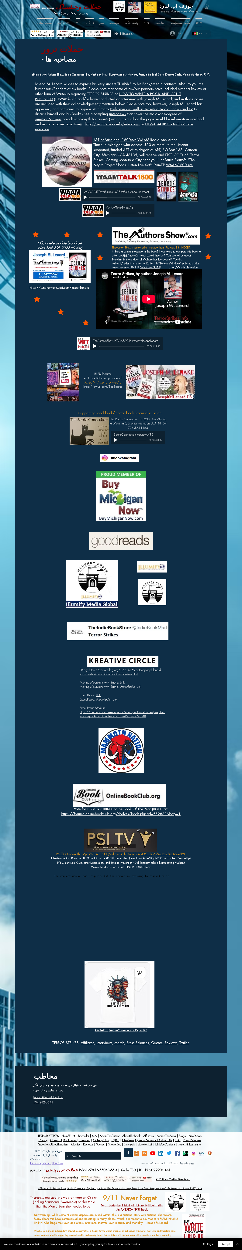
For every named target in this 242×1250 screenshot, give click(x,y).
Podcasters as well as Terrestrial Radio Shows (145, 109)
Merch (119, 1042)
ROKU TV (147, 854)
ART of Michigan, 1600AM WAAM (121, 139)
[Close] (237, 1244)
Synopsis (129, 1144)
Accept (226, 1244)
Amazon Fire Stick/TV (170, 854)
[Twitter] (169, 1153)
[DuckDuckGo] (209, 1153)
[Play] (85, 197)
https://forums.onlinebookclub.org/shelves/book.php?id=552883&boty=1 (121, 814)
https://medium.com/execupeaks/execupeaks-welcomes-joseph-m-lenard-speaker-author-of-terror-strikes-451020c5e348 (122, 714)
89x (94, 1136)
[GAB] (185, 1153)
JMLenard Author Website (183, 11)
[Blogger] (144, 1153)
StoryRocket (145, 1144)
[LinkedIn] (160, 1153)
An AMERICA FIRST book (132, 1207)
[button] (146, 22)
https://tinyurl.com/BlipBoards (102, 386)
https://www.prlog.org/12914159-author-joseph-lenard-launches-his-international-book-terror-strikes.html (120, 672)
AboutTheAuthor (109, 1136)
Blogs (182, 1136)
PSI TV (60, 854)
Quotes (157, 1042)
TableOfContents (165, 1144)
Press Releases (137, 1042)
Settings (208, 1244)
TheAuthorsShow (121, 247)
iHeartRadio (127, 686)
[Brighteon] (152, 1153)
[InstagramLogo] (193, 1153)
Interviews (128, 1140)
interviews (118, 114)
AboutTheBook (131, 1136)
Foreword (84, 1140)
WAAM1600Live (179, 165)
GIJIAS (115, 1140)
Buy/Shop (195, 1136)
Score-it (100, 1144)
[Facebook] (177, 1153)
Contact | (56, 1140)
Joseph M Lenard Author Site (154, 1140)
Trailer (184, 1042)
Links (178, 1140)
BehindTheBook (166, 1136)
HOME (66, 1136)
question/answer (48, 119)
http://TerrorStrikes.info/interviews (112, 124)
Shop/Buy (114, 1144)
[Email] (136, 1153)
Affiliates (87, 1042)
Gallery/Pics (101, 1140)
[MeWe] (201, 1153)
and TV (187, 109)
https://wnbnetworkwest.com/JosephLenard (59, 287)
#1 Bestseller (81, 1136)
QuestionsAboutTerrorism (53, 1144)
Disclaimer (70, 1140)
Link (122, 682)
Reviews (171, 1042)
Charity (43, 1140)
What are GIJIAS (150, 267)
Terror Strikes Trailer (189, 1144)
